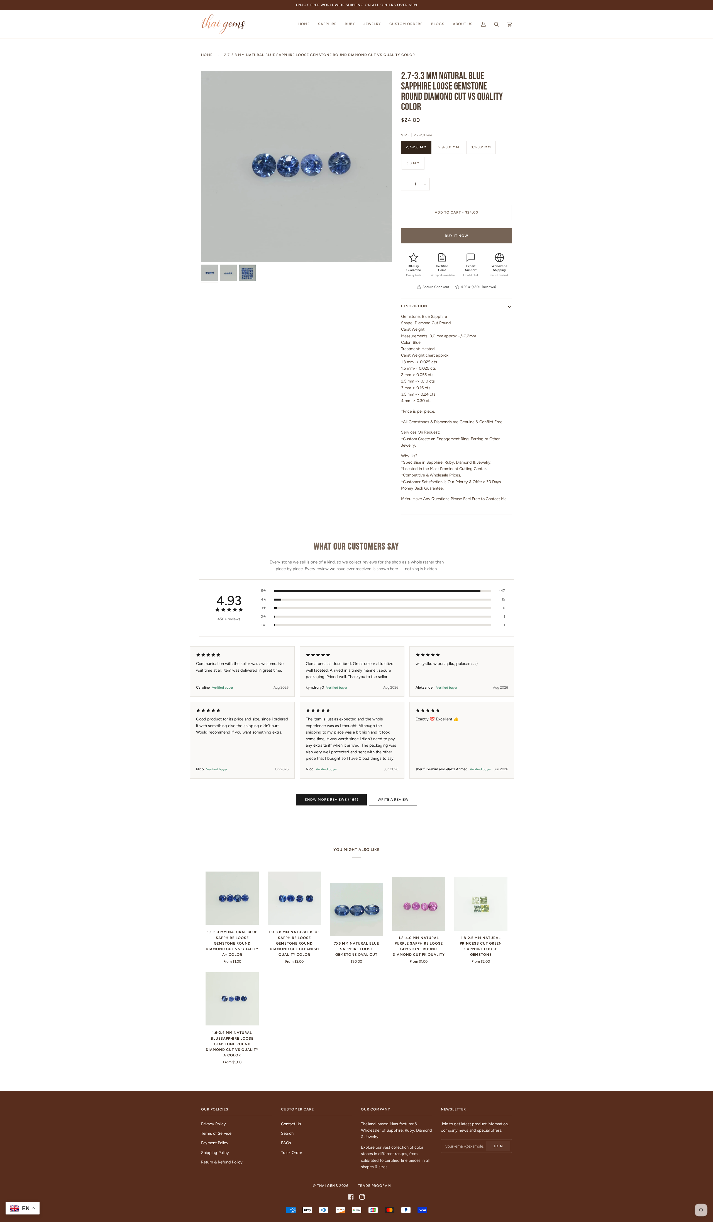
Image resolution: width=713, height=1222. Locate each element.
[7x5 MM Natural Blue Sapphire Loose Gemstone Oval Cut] (356, 909)
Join (498, 1146)
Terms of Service (216, 1133)
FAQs (286, 1142)
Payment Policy (214, 1142)
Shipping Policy (215, 1152)
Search (287, 1133)
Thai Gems (327, 1186)
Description (414, 306)
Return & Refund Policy (222, 1162)
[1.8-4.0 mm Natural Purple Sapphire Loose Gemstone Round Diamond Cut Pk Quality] (418, 903)
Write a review (393, 799)
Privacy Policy (213, 1123)
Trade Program (374, 1186)
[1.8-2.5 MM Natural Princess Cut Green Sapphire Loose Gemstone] (480, 903)
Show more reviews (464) (331, 799)
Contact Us (291, 1123)
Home (207, 55)
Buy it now (456, 236)
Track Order (291, 1152)
